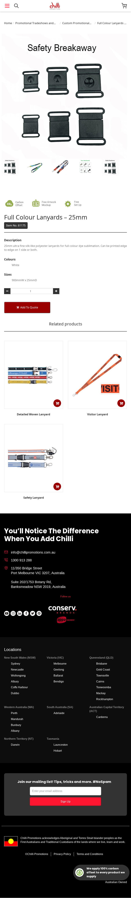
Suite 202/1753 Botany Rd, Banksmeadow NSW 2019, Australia (38, 584)
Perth (14, 713)
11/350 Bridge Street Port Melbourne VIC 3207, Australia (37, 570)
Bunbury (16, 725)
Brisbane (101, 663)
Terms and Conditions (90, 854)
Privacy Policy (62, 854)
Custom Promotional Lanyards (75, 23)
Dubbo (15, 693)
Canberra (102, 717)
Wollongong (18, 675)
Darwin (15, 744)
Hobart (58, 750)
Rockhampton (104, 699)
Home (8, 23)
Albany (15, 730)
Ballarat (58, 675)
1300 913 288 (21, 560)
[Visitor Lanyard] (97, 406)
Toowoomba (103, 687)
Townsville (102, 675)
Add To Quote (29, 307)
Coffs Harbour (19, 687)
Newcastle (17, 669)
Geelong (59, 669)
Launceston (61, 744)
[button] (57, 403)
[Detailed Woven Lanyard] (33, 406)
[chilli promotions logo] (55, 6)
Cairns (100, 681)
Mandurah (17, 719)
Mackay (101, 693)
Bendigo (59, 681)
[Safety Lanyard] (33, 490)
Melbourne (60, 663)
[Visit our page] (6, 613)
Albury (15, 681)
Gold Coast (103, 669)
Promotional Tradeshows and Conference (34, 23)
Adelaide (59, 713)
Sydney (15, 663)
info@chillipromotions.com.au (33, 552)
